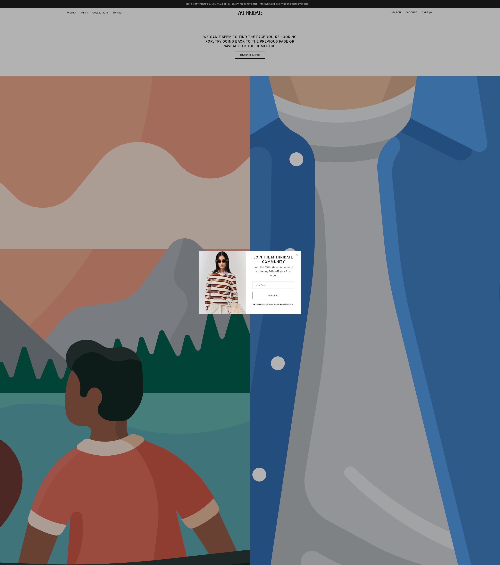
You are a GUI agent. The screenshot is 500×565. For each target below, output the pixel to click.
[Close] (296, 254)
